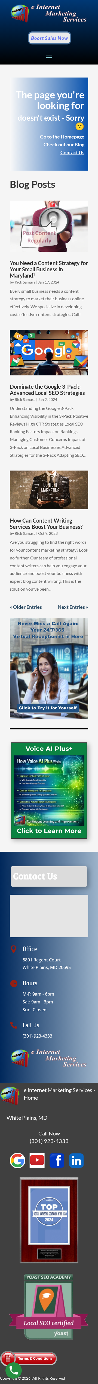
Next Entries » (73, 607)
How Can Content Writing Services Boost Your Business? (46, 523)
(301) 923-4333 (37, 1036)
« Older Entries (26, 607)
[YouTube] (39, 1166)
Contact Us (72, 152)
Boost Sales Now (49, 38)
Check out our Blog (64, 144)
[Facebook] (59, 1166)
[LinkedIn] (78, 1166)
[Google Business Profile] (19, 1166)
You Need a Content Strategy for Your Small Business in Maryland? (49, 269)
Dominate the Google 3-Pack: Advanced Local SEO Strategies (47, 389)
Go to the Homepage (62, 137)
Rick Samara (25, 282)
